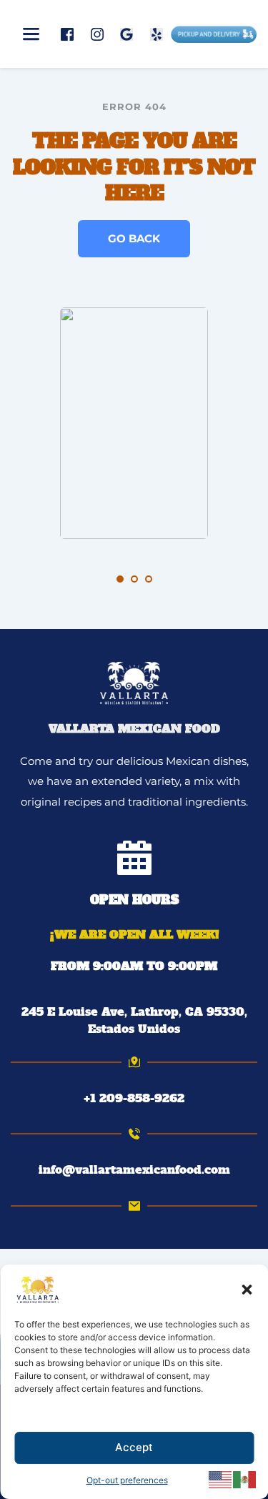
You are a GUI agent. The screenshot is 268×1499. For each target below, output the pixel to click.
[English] (221, 1479)
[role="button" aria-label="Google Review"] (126, 33)
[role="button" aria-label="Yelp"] (156, 33)
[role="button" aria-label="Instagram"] (97, 33)
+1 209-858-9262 (134, 1098)
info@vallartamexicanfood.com (134, 1169)
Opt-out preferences (127, 1480)
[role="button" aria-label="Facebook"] (67, 33)
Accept (134, 1447)
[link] (134, 1020)
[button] (246, 1289)
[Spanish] (245, 1479)
